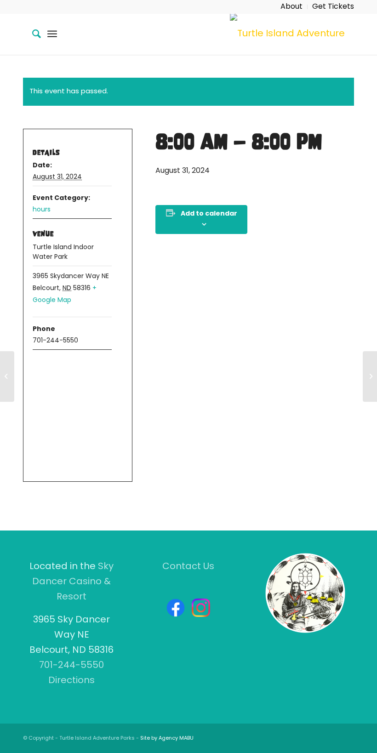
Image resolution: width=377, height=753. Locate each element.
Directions (71, 680)
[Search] (32, 34)
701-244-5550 (71, 665)
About (291, 7)
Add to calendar (209, 214)
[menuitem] (292, 7)
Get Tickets (333, 7)
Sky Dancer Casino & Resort (73, 582)
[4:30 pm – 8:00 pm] (7, 376)
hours (42, 209)
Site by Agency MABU (167, 738)
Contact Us (188, 566)
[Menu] (52, 34)
